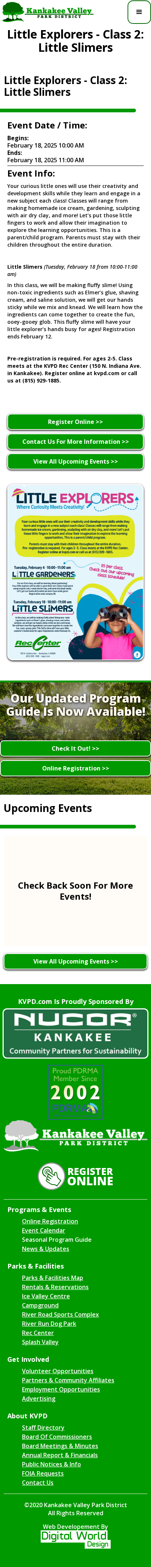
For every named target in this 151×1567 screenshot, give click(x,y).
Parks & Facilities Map (52, 1278)
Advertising (38, 1398)
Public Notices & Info (51, 1464)
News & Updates (45, 1249)
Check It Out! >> (75, 748)
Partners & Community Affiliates (68, 1380)
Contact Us (38, 1483)
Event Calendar (43, 1230)
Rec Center (38, 1333)
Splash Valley (40, 1342)
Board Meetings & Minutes (60, 1446)
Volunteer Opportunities (57, 1371)
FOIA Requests (43, 1473)
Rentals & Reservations (55, 1287)
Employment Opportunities (61, 1389)
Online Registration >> (75, 768)
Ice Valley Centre (46, 1296)
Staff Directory (43, 1427)
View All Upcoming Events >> (75, 461)
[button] (139, 12)
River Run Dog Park (49, 1324)
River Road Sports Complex (60, 1314)
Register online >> (75, 422)
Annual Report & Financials (60, 1455)
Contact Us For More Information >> (75, 442)
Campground (40, 1305)
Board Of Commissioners (57, 1437)
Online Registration (50, 1221)
